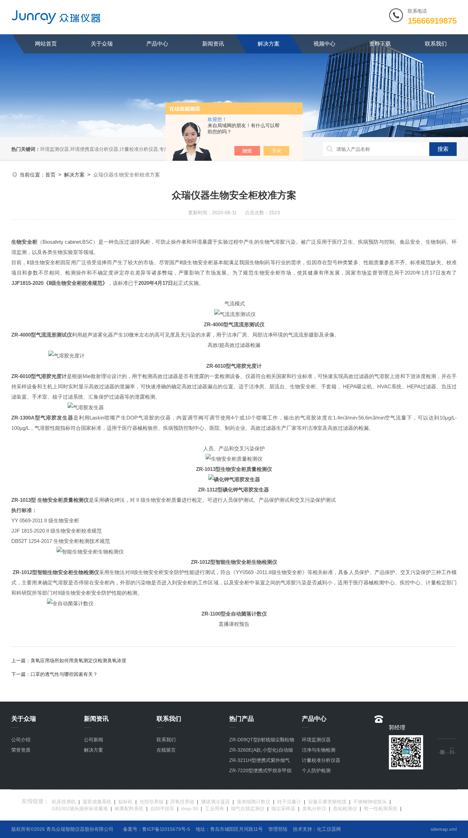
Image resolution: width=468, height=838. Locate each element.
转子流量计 (289, 801)
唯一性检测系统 (380, 808)
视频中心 (324, 44)
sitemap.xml (444, 829)
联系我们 (436, 44)
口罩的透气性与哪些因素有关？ (64, 674)
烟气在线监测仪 (247, 808)
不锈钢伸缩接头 (370, 801)
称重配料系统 (129, 808)
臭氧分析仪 (314, 808)
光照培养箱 (151, 801)
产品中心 (157, 44)
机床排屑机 (64, 801)
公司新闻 (93, 739)
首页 (50, 175)
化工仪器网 (329, 829)
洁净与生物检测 (318, 750)
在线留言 (166, 750)
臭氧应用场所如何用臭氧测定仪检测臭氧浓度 (78, 660)
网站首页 (46, 44)
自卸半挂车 (162, 808)
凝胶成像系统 (97, 801)
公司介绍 (20, 739)
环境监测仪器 (316, 739)
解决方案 (269, 44)
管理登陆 (277, 829)
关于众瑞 (102, 44)
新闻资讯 (213, 44)
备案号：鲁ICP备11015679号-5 (156, 829)
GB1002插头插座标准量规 (80, 808)
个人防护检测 (316, 770)
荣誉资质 (20, 750)
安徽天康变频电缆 (327, 801)
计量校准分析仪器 (321, 760)
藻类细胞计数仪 (253, 801)
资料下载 (380, 44)
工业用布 (214, 808)
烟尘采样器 (283, 808)
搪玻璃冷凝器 (215, 801)
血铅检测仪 (345, 808)
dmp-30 (189, 808)
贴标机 (125, 801)
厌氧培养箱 (182, 801)
